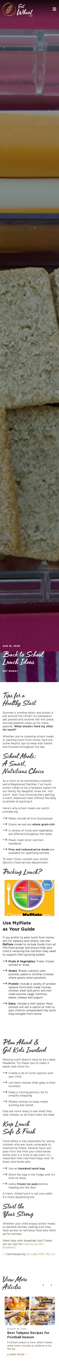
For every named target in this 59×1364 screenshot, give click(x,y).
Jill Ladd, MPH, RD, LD (41, 1254)
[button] (51, 1285)
